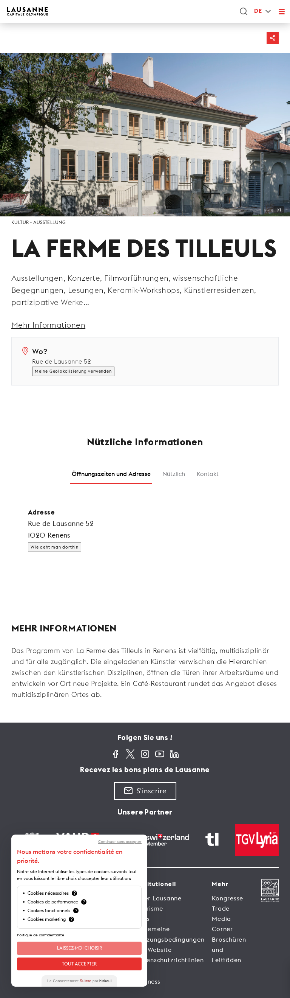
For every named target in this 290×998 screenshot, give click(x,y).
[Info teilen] (273, 38)
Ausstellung (49, 222)
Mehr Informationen (48, 325)
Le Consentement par (79, 981)
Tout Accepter (79, 964)
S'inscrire (152, 791)
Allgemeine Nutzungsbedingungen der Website (170, 939)
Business (148, 981)
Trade (221, 908)
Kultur (20, 222)
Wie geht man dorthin (55, 547)
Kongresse (227, 898)
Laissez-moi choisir (79, 948)
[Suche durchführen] (243, 11)
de (258, 11)
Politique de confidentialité (40, 935)
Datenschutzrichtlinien (170, 960)
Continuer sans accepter (120, 841)
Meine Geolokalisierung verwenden (73, 371)
